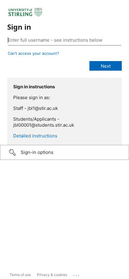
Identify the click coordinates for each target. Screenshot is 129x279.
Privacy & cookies (52, 274)
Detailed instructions (35, 136)
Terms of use (20, 274)
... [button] (76, 274)
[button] (64, 152)
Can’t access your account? (33, 53)
